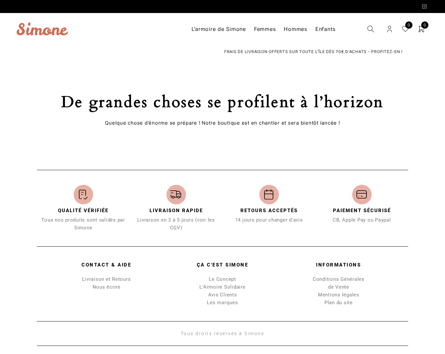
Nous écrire (107, 287)
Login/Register (389, 29)
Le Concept (222, 279)
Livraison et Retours (106, 279)
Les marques (222, 303)
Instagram (424, 6)
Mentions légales (338, 295)
